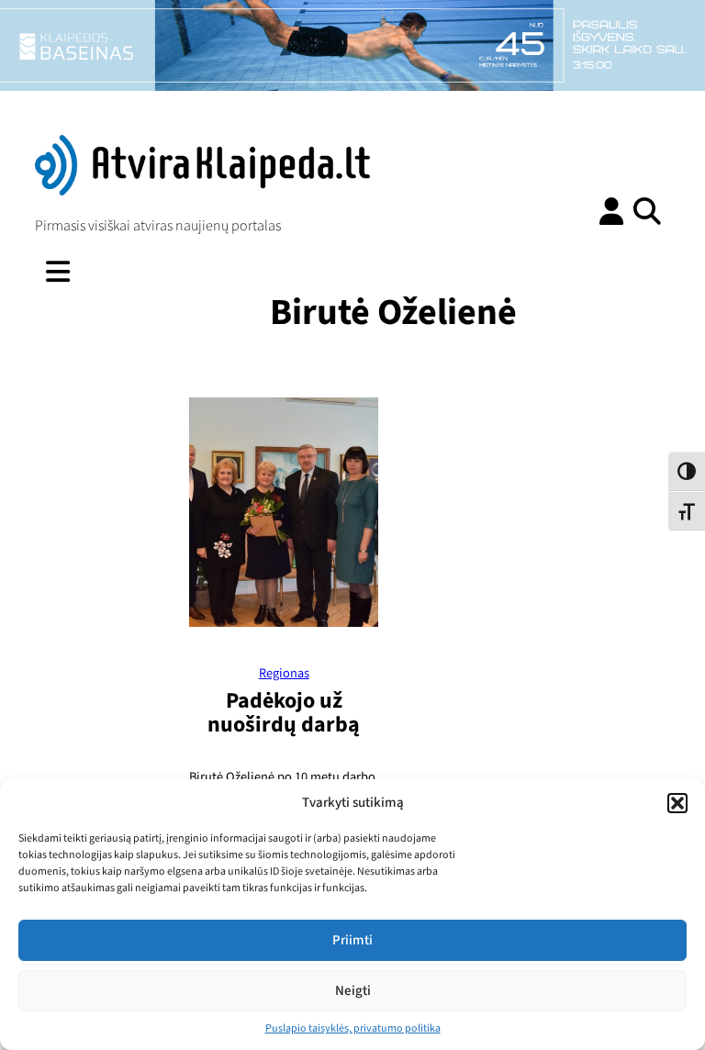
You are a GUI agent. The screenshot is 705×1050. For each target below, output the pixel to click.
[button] (677, 803)
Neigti (353, 990)
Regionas (284, 673)
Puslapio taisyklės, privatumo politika (353, 1028)
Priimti (352, 940)
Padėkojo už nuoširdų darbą (283, 713)
